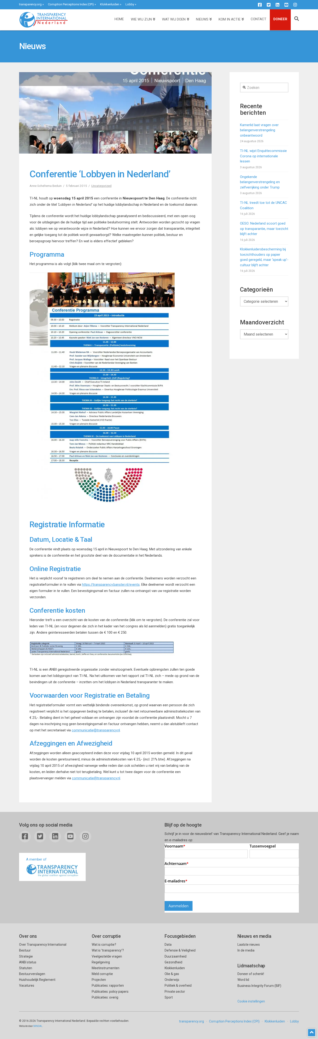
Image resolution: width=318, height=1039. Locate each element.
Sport (169, 997)
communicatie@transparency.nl (96, 730)
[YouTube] (286, 4)
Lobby (129, 4)
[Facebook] (260, 4)
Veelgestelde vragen (107, 956)
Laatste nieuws (248, 944)
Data (168, 944)
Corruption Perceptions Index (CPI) (71, 4)
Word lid (243, 980)
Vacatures (26, 985)
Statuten (25, 968)
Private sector (175, 991)
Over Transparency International (42, 944)
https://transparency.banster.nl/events (111, 584)
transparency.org (30, 4)
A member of (36, 859)
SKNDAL (37, 1026)
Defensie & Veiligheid (180, 950)
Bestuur (25, 950)
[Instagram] (295, 4)
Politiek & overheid (178, 985)
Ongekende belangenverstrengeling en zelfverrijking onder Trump (260, 182)
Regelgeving (101, 962)
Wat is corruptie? (104, 944)
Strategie (26, 956)
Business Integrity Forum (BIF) (259, 986)
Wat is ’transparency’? (108, 950)
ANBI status (27, 962)
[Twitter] (268, 4)
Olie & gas (172, 974)
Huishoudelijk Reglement (37, 980)
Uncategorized (101, 186)
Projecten (99, 980)
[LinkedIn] (277, 4)
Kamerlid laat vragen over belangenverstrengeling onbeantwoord (259, 130)
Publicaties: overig (105, 997)
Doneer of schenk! (250, 974)
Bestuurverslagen (32, 974)
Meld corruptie (102, 974)
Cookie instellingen (251, 1001)
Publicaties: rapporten (108, 985)
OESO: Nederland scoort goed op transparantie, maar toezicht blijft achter (264, 228)
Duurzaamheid (175, 956)
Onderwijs (172, 980)
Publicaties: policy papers (110, 991)
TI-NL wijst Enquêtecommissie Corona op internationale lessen (263, 156)
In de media (245, 950)
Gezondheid (173, 962)
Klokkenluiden (109, 4)
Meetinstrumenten (105, 968)
